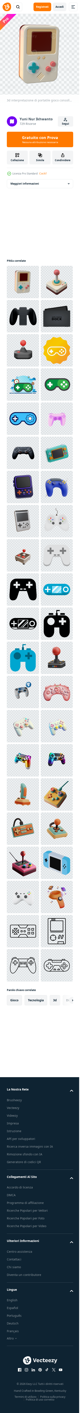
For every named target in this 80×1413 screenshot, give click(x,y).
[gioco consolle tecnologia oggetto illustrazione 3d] (23, 689)
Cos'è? (43, 173)
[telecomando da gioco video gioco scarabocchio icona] (23, 928)
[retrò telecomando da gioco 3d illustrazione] (23, 1304)
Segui (65, 123)
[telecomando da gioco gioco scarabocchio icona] (23, 859)
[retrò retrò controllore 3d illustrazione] (23, 1372)
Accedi (59, 7)
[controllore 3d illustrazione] (23, 723)
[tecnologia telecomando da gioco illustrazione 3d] (23, 1064)
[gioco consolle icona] (23, 449)
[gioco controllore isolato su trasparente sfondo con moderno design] (23, 620)
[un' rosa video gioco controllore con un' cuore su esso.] (23, 1133)
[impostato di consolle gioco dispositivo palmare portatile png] (23, 347)
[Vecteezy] (7, 7)
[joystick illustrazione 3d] (23, 825)
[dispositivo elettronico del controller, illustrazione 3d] (23, 586)
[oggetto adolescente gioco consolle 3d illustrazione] (23, 654)
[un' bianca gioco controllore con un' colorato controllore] (23, 791)
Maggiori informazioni (24, 180)
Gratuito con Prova (40, 139)
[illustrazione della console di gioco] (23, 484)
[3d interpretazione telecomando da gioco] (23, 415)
